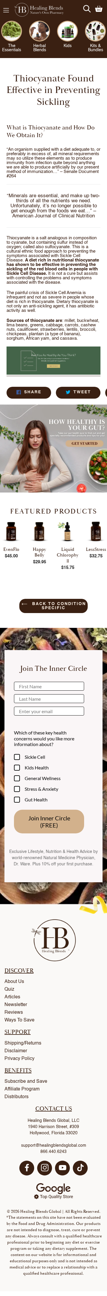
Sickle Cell (35, 757)
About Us (14, 981)
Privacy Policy (19, 1058)
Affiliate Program (22, 1089)
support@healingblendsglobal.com (53, 1145)
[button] (100, 645)
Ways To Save (19, 1020)
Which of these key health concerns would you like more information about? (44, 738)
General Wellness (43, 778)
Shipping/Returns (22, 1043)
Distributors (16, 1097)
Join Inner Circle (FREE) (49, 821)
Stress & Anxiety (41, 789)
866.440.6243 (53, 1152)
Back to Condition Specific (58, 606)
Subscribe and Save (25, 1081)
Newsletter (15, 1005)
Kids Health (37, 767)
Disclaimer (15, 1051)
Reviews (13, 1012)
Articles (12, 997)
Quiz (9, 989)
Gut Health (36, 799)
